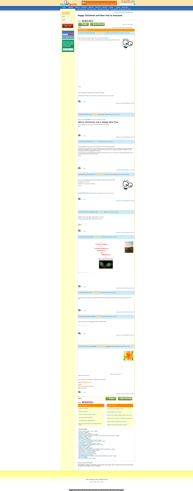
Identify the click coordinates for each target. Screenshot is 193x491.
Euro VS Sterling (82, 439)
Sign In (133, 1)
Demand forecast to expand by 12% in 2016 (116, 421)
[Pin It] (90, 21)
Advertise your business (103, 9)
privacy (102, 481)
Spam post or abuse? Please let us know (125, 103)
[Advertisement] (105, 19)
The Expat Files (92, 95)
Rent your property (91, 9)
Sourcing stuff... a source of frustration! (87, 443)
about (95, 481)
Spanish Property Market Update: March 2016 (117, 424)
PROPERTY (84, 7)
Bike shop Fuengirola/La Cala (85, 458)
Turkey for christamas (83, 448)
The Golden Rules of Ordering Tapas (87, 420)
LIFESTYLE (105, 7)
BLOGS (77, 7)
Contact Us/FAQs (114, 9)
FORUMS (70, 7)
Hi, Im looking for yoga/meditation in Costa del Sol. (90, 441)
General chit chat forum (127, 12)
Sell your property (82, 9)
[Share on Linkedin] (88, 21)
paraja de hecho (82, 446)
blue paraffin (81, 437)
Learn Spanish (100, 95)
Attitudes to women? (83, 411)
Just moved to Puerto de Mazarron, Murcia (88, 440)
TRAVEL (111, 7)
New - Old (125, 24)
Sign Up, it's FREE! (125, 1)
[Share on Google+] (85, 21)
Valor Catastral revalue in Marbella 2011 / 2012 (89, 444)
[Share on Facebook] (83, 21)
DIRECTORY (125, 7)
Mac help (81, 457)
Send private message (124, 32)
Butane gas (81, 432)
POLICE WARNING (83, 445)
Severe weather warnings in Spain (86, 431)
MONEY (118, 7)
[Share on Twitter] (92, 21)
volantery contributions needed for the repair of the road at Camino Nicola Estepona (97, 435)
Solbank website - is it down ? (85, 451)
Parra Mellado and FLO (84, 454)
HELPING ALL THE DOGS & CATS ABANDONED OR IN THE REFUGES (95, 449)
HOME (64, 7)
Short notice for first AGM (84, 452)
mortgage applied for (83, 442)
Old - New (130, 24)
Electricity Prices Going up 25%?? (86, 434)
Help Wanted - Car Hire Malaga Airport (87, 450)
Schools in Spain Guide (83, 95)
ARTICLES (97, 7)
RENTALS (91, 7)
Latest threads (122, 27)
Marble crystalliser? (83, 436)
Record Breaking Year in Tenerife (114, 412)
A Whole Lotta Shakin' (83, 408)
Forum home (118, 12)
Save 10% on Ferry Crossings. (85, 453)
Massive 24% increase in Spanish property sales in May (119, 415)
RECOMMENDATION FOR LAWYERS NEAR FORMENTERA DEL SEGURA (95, 455)
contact (91, 481)
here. (119, 490)
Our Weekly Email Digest (125, 9)
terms (98, 481)
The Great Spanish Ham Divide (85, 417)
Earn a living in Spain (109, 95)
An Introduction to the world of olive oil (115, 408)
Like (84, 102)
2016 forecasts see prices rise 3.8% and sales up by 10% (119, 418)
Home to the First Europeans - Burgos (87, 414)
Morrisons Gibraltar (83, 433)
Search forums (129, 27)
